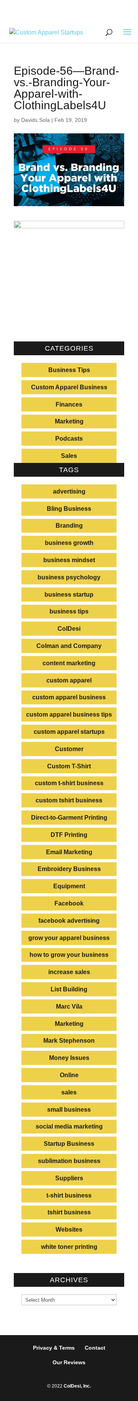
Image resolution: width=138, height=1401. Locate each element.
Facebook (69, 903)
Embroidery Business (69, 869)
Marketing (69, 421)
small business (69, 1109)
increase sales (69, 972)
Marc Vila (69, 1006)
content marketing (69, 663)
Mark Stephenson (69, 1040)
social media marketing (69, 1126)
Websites (69, 1229)
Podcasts (69, 438)
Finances (69, 404)
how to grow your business (69, 954)
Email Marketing (69, 852)
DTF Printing (69, 835)
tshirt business (69, 1212)
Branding (69, 525)
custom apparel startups (69, 731)
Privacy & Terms (54, 1348)
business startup (69, 594)
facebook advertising (69, 920)
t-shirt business (69, 1195)
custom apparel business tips (69, 714)
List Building (69, 989)
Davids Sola (35, 120)
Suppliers (69, 1178)
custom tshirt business (69, 800)
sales (69, 1092)
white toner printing (69, 1247)
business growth (69, 543)
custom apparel (69, 680)
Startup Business (69, 1143)
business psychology (69, 577)
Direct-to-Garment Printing (69, 817)
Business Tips (69, 370)
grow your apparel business (69, 938)
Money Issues (69, 1058)
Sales (69, 456)
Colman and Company (69, 646)
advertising (69, 491)
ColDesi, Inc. (77, 1386)
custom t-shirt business (69, 783)
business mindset (69, 560)
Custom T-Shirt (69, 766)
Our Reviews (69, 1362)
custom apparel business (69, 697)
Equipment (69, 886)
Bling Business (69, 508)
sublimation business (69, 1161)
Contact (95, 1348)
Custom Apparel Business (69, 387)
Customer (69, 749)
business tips (69, 611)
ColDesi (69, 628)
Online (69, 1075)
